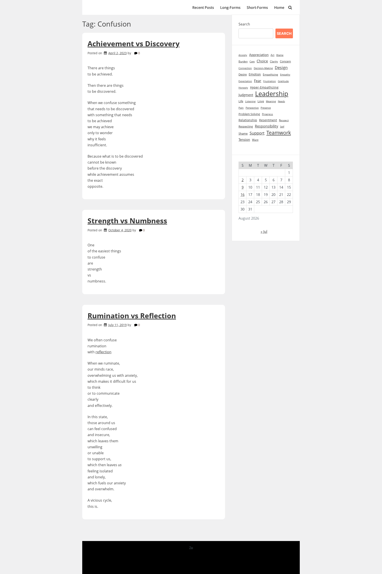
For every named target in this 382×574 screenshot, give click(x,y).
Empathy (285, 74)
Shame (243, 133)
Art (272, 55)
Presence (266, 107)
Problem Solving (249, 114)
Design (281, 67)
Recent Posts (203, 7)
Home (279, 7)
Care (252, 61)
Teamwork (278, 133)
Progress (267, 114)
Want (255, 140)
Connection (245, 68)
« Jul (264, 231)
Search (244, 24)
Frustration (269, 81)
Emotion (255, 74)
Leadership (271, 94)
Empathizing (270, 74)
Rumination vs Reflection (132, 315)
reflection (103, 352)
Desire (243, 74)
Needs (281, 101)
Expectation (245, 81)
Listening (250, 101)
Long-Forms (230, 7)
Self (282, 126)
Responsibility (266, 126)
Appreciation (259, 54)
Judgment (246, 95)
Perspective (252, 107)
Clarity (274, 61)
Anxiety (243, 55)
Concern (285, 61)
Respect (284, 120)
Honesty (243, 87)
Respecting (246, 126)
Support (257, 133)
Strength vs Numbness (127, 220)
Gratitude (283, 81)
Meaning (271, 101)
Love (261, 101)
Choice (262, 61)
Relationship (248, 120)
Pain (241, 107)
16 (242, 194)
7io (191, 547)
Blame (279, 55)
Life (241, 101)
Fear (257, 80)
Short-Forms (257, 7)
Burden (243, 61)
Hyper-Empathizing (264, 87)
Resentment (268, 120)
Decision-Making (263, 68)
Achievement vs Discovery (134, 43)
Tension (244, 139)
